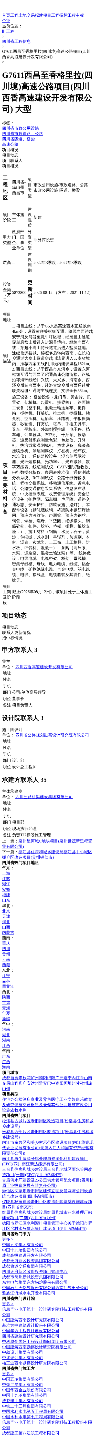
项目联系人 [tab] (12, 160)
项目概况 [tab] (10, 150)
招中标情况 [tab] (12, 638)
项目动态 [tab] (10, 155)
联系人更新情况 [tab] (16, 632)
